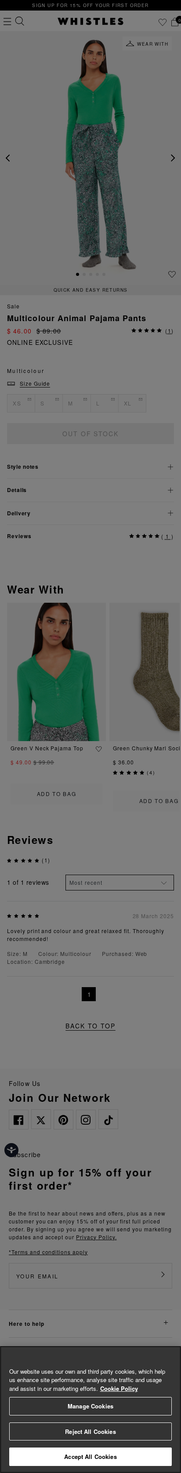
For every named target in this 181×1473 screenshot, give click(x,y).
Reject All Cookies (90, 1431)
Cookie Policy (119, 1388)
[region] (90, 1409)
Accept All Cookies (90, 1456)
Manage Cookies (90, 1406)
